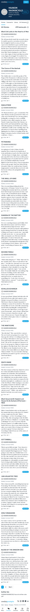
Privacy (11, 605)
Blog (28, 610)
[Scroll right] (27, 22)
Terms (6, 605)
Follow (25, 12)
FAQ (2, 605)
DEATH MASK (6, 362)
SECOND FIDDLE (7, 252)
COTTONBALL (6, 439)
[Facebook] (25, 601)
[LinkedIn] (23, 601)
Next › (10, 587)
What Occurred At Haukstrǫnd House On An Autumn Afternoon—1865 (13, 401)
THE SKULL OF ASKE (8, 178)
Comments (10, 22)
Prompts (8, 610)
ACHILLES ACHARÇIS (9, 289)
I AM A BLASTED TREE (9, 476)
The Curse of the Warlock (10, 68)
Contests (15, 610)
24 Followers (23, 22)
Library (16, 22)
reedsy (7, 2)
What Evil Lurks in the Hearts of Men (15, 32)
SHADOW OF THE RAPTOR (11, 215)
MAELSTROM (6, 105)
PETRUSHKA (6, 142)
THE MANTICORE (7, 325)
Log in (26, 2)
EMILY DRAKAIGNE (8, 513)
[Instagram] (21, 601)
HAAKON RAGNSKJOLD (9, 34)
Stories (22, 610)
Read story (25, 64)
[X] (18, 601)
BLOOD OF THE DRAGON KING (12, 550)
